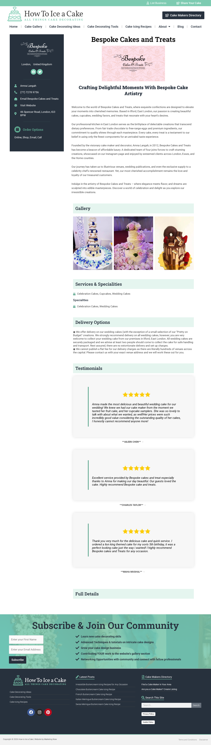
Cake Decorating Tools (102, 26)
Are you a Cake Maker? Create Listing (159, 689)
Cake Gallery (33, 26)
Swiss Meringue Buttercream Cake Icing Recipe (98, 704)
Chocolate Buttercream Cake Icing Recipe (95, 689)
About (163, 26)
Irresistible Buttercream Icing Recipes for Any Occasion (102, 684)
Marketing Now (50, 739)
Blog (180, 26)
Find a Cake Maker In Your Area (156, 684)
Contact (196, 26)
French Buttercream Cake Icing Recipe (94, 694)
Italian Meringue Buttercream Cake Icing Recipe (98, 699)
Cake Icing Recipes (138, 26)
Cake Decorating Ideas (64, 26)
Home (13, 26)
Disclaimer (203, 740)
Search (196, 705)
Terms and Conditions (188, 740)
